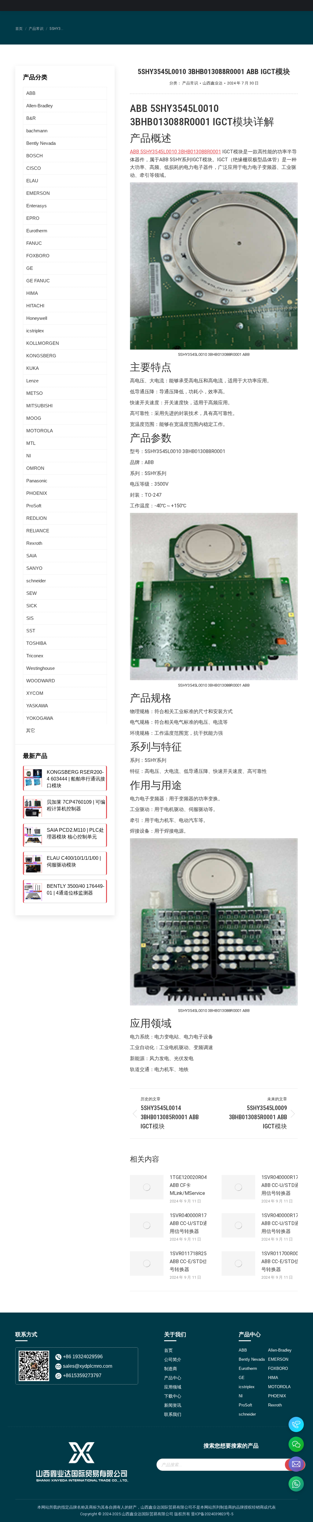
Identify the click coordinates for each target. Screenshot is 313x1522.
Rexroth (34, 543)
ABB (30, 93)
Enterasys (36, 205)
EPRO (32, 218)
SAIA (31, 555)
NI (28, 455)
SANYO (34, 568)
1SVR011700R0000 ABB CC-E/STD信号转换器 (282, 1261)
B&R (31, 118)
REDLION (36, 518)
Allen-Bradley (39, 105)
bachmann (36, 130)
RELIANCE (37, 530)
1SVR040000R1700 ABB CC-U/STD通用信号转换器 (282, 1185)
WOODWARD (40, 680)
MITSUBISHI (39, 405)
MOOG (33, 418)
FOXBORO (38, 255)
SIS (30, 618)
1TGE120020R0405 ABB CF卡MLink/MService (191, 1185)
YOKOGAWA (39, 718)
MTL (30, 443)
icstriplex (35, 330)
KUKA (32, 368)
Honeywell (36, 318)
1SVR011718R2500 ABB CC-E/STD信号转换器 (191, 1261)
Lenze (32, 380)
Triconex (34, 655)
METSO (34, 393)
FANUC (34, 243)
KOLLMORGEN (42, 343)
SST (30, 630)
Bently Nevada (41, 143)
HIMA (32, 293)
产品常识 (190, 83)
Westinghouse (40, 668)
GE (29, 268)
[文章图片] (147, 1187)
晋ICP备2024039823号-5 (212, 1514)
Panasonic (36, 480)
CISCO (33, 168)
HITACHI (35, 305)
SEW (31, 593)
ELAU (32, 180)
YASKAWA (37, 705)
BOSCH (34, 155)
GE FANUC (38, 280)
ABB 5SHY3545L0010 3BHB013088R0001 (175, 152)
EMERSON (38, 193)
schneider (36, 580)
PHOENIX (36, 493)
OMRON (35, 468)
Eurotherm (36, 230)
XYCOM (34, 693)
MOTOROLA (39, 430)
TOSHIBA (36, 643)
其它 (30, 730)
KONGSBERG (41, 355)
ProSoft (33, 505)
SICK (31, 605)
